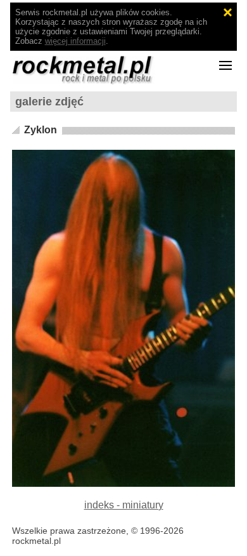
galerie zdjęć (49, 101)
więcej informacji (75, 41)
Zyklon (40, 129)
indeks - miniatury (123, 505)
